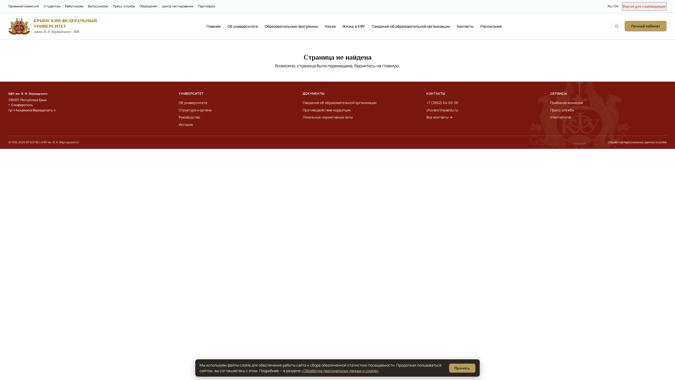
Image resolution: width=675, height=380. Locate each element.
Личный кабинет (645, 25)
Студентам (52, 6)
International (560, 117)
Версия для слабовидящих (644, 6)
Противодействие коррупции (327, 110)
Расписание (491, 26)
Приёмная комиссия (23, 6)
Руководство (189, 117)
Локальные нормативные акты (328, 117)
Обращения (148, 6)
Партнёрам (206, 6)
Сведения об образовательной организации (411, 26)
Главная (213, 26)
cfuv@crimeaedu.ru (442, 110)
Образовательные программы (291, 26)
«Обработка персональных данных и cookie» (340, 370)
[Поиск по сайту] (616, 26)
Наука (330, 26)
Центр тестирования (177, 6)
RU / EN (613, 6)
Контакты (465, 26)
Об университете (243, 26)
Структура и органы (195, 110)
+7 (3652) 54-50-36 (442, 102)
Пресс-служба (124, 6)
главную (390, 66)
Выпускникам (98, 6)
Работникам (74, 6)
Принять (462, 368)
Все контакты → (439, 117)
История (186, 124)
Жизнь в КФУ (354, 26)
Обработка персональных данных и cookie (637, 142)
